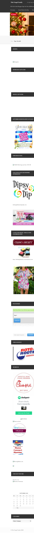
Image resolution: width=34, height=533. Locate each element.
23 (20, 503)
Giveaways (12, 10)
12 (29, 499)
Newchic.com (16, 479)
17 (23, 501)
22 (17, 503)
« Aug (17, 507)
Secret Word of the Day (23, 10)
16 (20, 501)
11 (26, 499)
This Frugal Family (16, 2)
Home (12, 41)
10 (23, 499)
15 (17, 501)
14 (13, 501)
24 (23, 503)
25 (26, 503)
